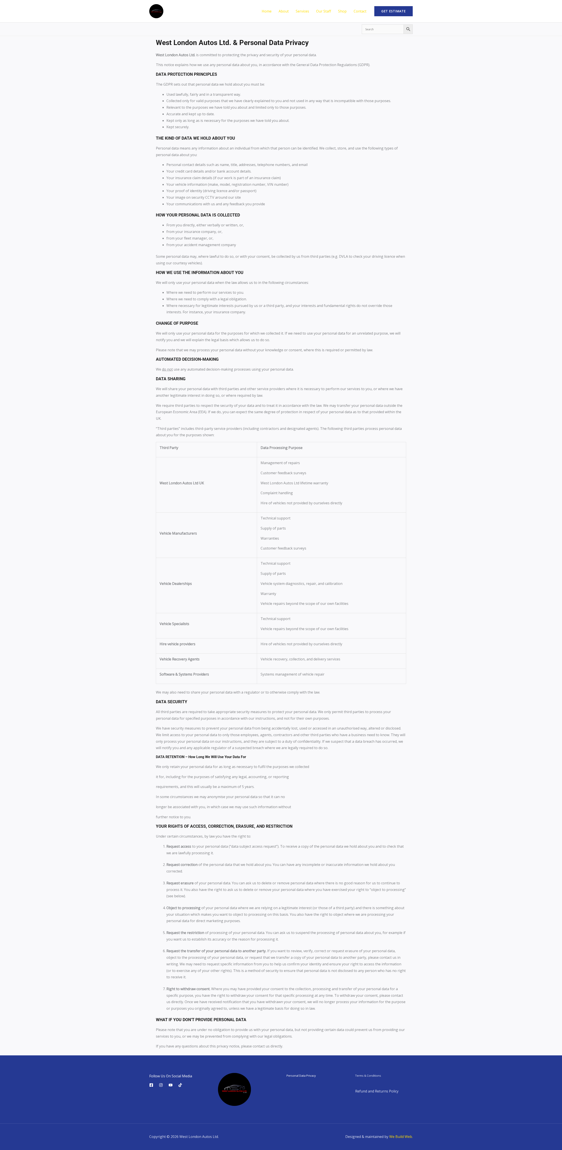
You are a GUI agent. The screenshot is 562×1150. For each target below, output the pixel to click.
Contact (360, 11)
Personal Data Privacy (301, 1076)
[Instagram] (161, 1085)
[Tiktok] (180, 1085)
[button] (393, 11)
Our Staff (323, 11)
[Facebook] (151, 1085)
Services (302, 11)
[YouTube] (171, 1085)
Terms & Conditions (368, 1076)
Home (267, 11)
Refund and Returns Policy (376, 1091)
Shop (342, 11)
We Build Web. (401, 1136)
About (284, 11)
